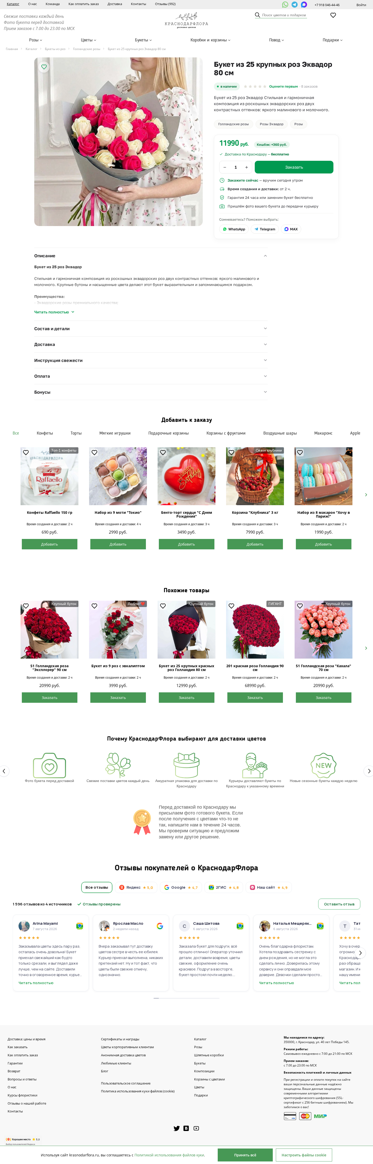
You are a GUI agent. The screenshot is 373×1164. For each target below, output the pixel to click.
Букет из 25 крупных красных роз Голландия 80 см (186, 667)
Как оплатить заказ (84, 4)
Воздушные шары (280, 433)
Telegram (267, 229)
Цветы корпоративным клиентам (127, 1047)
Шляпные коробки (209, 1055)
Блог (104, 1071)
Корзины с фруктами (226, 433)
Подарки (331, 40)
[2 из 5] (250, 86)
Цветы (87, 40)
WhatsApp (236, 229)
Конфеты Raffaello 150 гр (49, 512)
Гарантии (15, 1063)
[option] (118, 141)
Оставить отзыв (339, 904)
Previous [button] (9, 494)
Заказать (49, 697)
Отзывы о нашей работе (27, 1104)
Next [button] (364, 494)
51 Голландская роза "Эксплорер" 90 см (49, 667)
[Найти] (258, 15)
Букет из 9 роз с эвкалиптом (118, 665)
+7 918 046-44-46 (327, 5)
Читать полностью (51, 312)
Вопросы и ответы (22, 1079)
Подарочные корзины (168, 433)
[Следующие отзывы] (360, 953)
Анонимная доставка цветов (123, 1055)
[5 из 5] (265, 86)
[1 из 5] (245, 86)
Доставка (115, 4)
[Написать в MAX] (304, 5)
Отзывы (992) (165, 4)
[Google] (160, 926)
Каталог (13, 4)
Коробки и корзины (209, 40)
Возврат (14, 1071)
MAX (294, 229)
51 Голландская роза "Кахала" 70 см (323, 667)
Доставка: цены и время (26, 1039)
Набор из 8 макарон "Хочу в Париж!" (323, 514)
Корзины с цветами (209, 1079)
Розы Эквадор (271, 124)
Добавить (49, 544)
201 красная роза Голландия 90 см (255, 667)
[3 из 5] (255, 86)
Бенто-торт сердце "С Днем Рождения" (186, 514)
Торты (76, 433)
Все (16, 433)
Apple (355, 433)
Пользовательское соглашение (125, 1083)
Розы (34, 40)
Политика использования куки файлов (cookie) (138, 1091)
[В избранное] (43, 67)
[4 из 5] (260, 86)
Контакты (138, 4)
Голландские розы (233, 124)
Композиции (204, 1071)
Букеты (141, 40)
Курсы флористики (22, 1095)
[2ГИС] (79, 926)
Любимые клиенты (116, 1063)
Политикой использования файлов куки (169, 1155)
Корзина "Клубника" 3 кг (255, 512)
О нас (32, 4)
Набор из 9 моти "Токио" (118, 512)
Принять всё (245, 1155)
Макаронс (323, 433)
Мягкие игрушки (115, 433)
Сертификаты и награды (120, 1039)
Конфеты (45, 433)
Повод (274, 40)
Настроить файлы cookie (304, 1155)
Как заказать (18, 1047)
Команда (53, 4)
